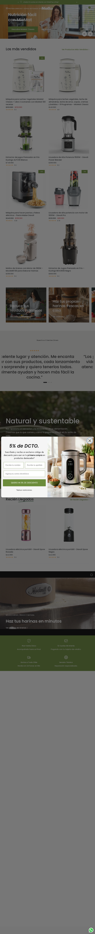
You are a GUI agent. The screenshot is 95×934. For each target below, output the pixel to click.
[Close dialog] (90, 441)
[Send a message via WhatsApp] (91, 930)
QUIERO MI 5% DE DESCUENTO (24, 482)
